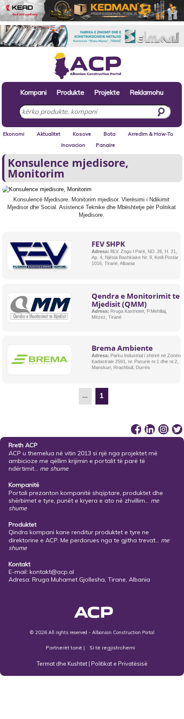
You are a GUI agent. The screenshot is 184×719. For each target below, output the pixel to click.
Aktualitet (48, 134)
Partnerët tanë (64, 647)
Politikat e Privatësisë (119, 663)
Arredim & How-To (150, 134)
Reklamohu (146, 92)
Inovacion (73, 145)
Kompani (33, 92)
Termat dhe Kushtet (62, 663)
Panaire (105, 145)
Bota (110, 134)
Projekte (107, 92)
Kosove (82, 134)
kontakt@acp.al (52, 572)
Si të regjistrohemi (112, 647)
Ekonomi (13, 134)
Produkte (70, 92)
